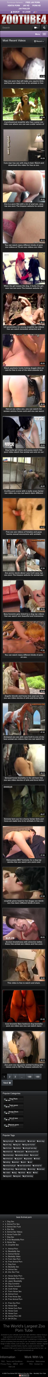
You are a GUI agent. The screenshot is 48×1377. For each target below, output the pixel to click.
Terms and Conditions (14, 1361)
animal (22, 1172)
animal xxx (9, 1151)
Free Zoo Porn (14, 1303)
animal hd (37, 1165)
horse (37, 1158)
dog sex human (29, 1144)
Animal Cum (13, 1294)
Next (6, 1082)
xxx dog (32, 1169)
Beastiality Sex (14, 1251)
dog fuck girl (9, 1141)
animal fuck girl (10, 1165)
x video (7, 1172)
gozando (28, 1158)
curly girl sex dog (30, 1148)
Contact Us (38, 1364)
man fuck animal (25, 1165)
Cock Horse (13, 1288)
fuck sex (41, 1169)
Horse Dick (12, 1305)
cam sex (32, 1141)
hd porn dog (9, 1169)
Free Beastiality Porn (15, 1239)
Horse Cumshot (14, 1286)
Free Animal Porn (15, 1261)
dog (15, 1172)
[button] (35, 11)
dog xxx (17, 1144)
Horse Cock (13, 1310)
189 (37, 1076)
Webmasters (40, 1361)
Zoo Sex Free (13, 1272)
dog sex (18, 1176)
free (36, 1172)
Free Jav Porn (33, 2)
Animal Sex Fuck (14, 1226)
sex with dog (21, 1169)
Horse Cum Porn (15, 1308)
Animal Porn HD (14, 1316)
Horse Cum (12, 1313)
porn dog (8, 1144)
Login (27, 11)
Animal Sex (12, 1269)
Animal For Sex (13, 1224)
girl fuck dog (28, 1176)
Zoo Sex (10, 1229)
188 (29, 1076)
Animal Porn (13, 1248)
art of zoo (8, 1148)
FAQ (3, 1361)
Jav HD (26, 5)
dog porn (8, 1176)
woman (16, 1162)
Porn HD (36, 5)
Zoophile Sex (13, 1244)
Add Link (12, 1366)
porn (24, 1162)
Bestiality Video (14, 1256)
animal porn (21, 1141)
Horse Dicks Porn (15, 1275)
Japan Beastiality (15, 1281)
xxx (30, 1162)
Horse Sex (11, 1242)
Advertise (30, 1361)
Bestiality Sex (13, 1266)
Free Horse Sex (14, 1296)
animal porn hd (32, 1151)
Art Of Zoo (12, 1318)
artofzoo (18, 1148)
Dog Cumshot (13, 1283)
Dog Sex (10, 1221)
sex (29, 1172)
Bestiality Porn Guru (16, 1278)
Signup (15, 11)
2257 (21, 1364)
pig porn (19, 1158)
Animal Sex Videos (14, 1231)
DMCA (15, 1364)
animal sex (9, 1158)
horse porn (20, 1151)
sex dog (41, 1141)
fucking (7, 1162)
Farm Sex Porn (14, 1259)
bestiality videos (22, 1155)
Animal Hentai (13, 1253)
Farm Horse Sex (15, 1291)
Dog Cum (12, 1264)
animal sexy (9, 1155)
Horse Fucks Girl (14, 1234)
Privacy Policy (6, 1364)
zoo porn (35, 1155)
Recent (40, 41)
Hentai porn (14, 5)
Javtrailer (24, 8)
